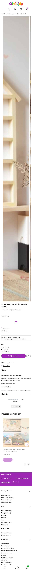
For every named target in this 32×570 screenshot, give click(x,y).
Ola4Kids (3, 14)
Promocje (3, 515)
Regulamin (4, 560)
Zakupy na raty (5, 546)
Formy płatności (5, 495)
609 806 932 (8, 478)
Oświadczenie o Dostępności (9, 550)
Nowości (3, 517)
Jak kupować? (5, 543)
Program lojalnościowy (7, 548)
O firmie (3, 555)
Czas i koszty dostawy (7, 497)
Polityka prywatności (7, 558)
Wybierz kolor (5, 328)
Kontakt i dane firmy (6, 553)
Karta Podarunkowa (6, 510)
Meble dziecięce (11, 14)
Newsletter (4, 525)
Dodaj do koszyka (13, 356)
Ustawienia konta (6, 535)
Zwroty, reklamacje (6, 500)
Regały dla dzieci (21, 14)
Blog (2, 520)
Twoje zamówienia (6, 533)
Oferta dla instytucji (6, 502)
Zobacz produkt (7, 460)
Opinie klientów (5, 522)
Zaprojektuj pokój (6, 513)
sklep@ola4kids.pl (23, 478)
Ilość (2, 344)
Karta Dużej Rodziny (6, 562)
